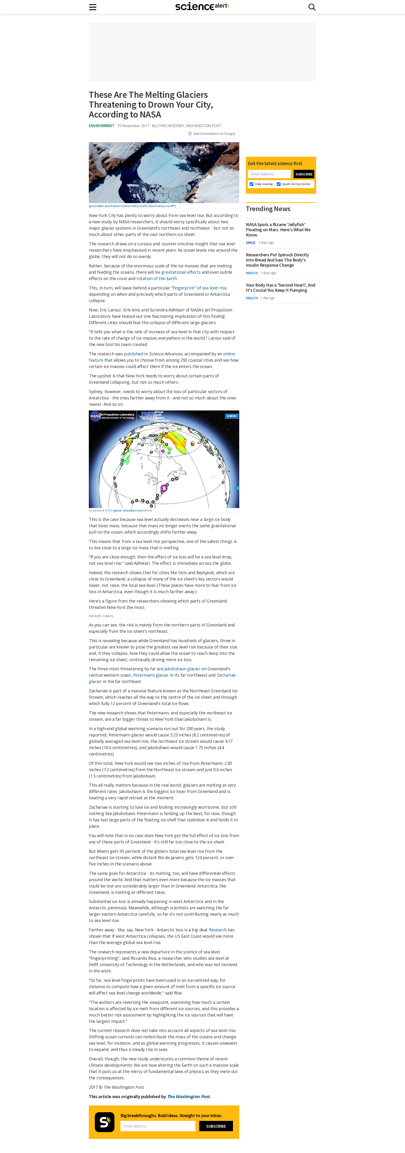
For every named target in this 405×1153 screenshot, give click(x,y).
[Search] (312, 7)
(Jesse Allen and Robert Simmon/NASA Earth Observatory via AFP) (132, 206)
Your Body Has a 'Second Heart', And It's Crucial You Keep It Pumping (280, 287)
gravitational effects (181, 272)
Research (218, 930)
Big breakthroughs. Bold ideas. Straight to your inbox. (171, 1115)
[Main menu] (93, 7)
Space (250, 242)
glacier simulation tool (127, 510)
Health (252, 272)
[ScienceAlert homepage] (202, 7)
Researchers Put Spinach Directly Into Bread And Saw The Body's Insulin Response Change (277, 260)
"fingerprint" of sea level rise (199, 288)
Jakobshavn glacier (182, 668)
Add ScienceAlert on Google (214, 133)
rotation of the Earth (156, 278)
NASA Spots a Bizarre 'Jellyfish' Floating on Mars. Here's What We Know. (278, 229)
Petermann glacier (151, 675)
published (133, 354)
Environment (102, 125)
